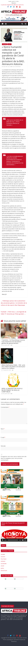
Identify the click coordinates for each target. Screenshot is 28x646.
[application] (14, 534)
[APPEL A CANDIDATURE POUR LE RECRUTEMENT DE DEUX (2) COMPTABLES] (14, 374)
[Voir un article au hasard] (25, 23)
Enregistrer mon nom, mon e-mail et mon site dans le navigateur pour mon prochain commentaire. (13, 458)
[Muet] (23, 540)
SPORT (2, 566)
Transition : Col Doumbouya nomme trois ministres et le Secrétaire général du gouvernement (13, 341)
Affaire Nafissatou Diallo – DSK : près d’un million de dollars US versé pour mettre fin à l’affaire (13, 366)
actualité (4, 44)
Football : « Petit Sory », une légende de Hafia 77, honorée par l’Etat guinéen (13, 313)
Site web (3, 446)
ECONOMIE (3, 563)
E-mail (3, 437)
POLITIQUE (3, 559)
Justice (2, 568)
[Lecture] (3, 540)
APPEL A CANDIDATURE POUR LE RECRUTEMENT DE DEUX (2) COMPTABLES (12, 390)
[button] (14, 534)
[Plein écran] (25, 540)
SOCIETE (3, 556)
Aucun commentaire (16, 66)
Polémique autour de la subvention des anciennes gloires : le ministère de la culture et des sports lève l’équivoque (14, 303)
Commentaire (5, 407)
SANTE (9, 44)
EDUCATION (4, 570)
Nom (3, 429)
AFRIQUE (3, 561)
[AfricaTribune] (2, 23)
